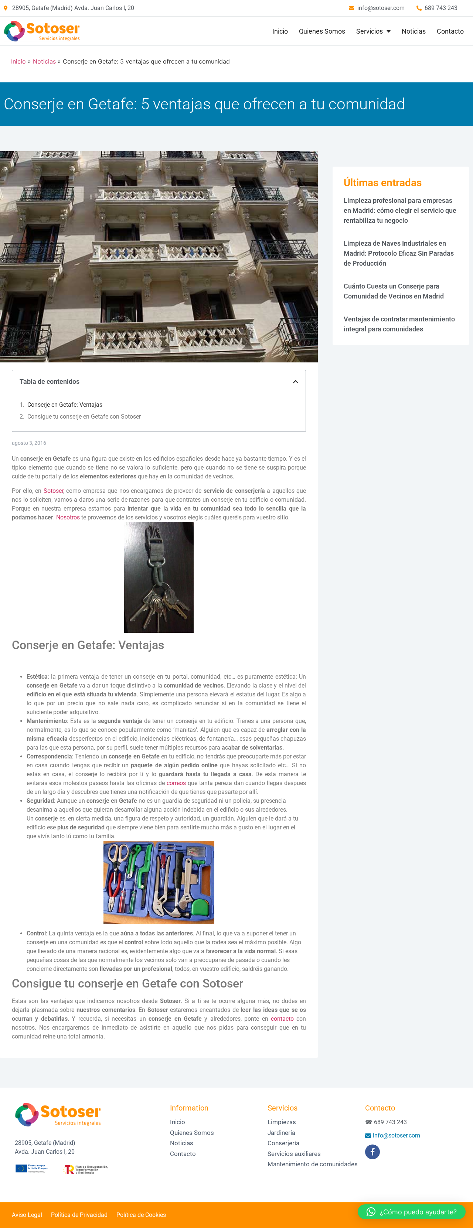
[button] (295, 382)
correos (176, 783)
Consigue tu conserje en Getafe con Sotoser (84, 416)
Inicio (280, 31)
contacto (282, 1018)
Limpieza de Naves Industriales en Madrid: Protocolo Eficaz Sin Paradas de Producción (399, 253)
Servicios (369, 31)
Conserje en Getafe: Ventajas (64, 404)
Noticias (414, 31)
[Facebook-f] (372, 1152)
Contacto (450, 31)
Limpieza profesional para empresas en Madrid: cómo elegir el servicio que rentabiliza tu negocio (400, 210)
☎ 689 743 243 (386, 1122)
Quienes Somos (322, 31)
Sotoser (53, 490)
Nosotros (68, 517)
